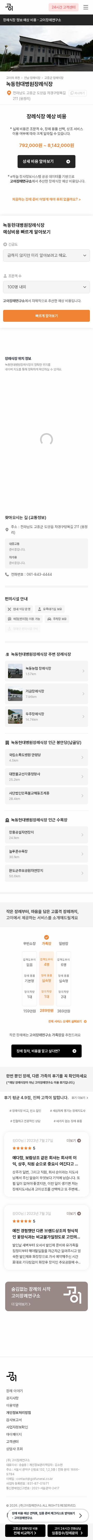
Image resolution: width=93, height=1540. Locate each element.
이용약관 (12, 1405)
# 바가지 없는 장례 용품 (68, 1121)
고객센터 (12, 1442)
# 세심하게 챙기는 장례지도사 (67, 1111)
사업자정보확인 (17, 1427)
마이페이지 (14, 1434)
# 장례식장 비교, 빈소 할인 (25, 1111)
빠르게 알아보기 (46, 316)
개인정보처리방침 (18, 1413)
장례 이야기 (14, 1391)
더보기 (71, 1140)
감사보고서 (14, 1420)
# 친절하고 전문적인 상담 (25, 1121)
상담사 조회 (14, 1449)
